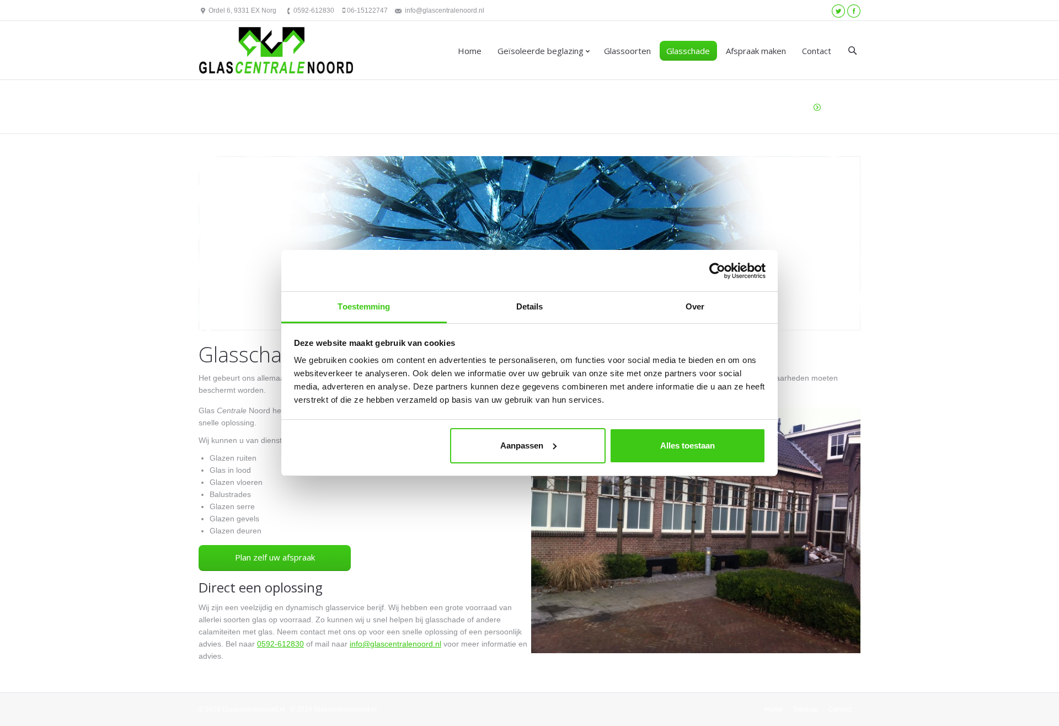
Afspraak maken (756, 50)
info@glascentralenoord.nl (444, 10)
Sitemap (805, 709)
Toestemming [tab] (364, 306)
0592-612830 (313, 10)
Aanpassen (521, 445)
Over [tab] (695, 306)
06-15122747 (367, 10)
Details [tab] (529, 306)
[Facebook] (853, 11)
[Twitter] (838, 11)
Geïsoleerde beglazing (541, 50)
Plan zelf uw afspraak (275, 557)
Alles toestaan (687, 445)
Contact (816, 50)
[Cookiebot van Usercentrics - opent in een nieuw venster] (717, 271)
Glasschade (688, 50)
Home (470, 50)
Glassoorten (627, 50)
